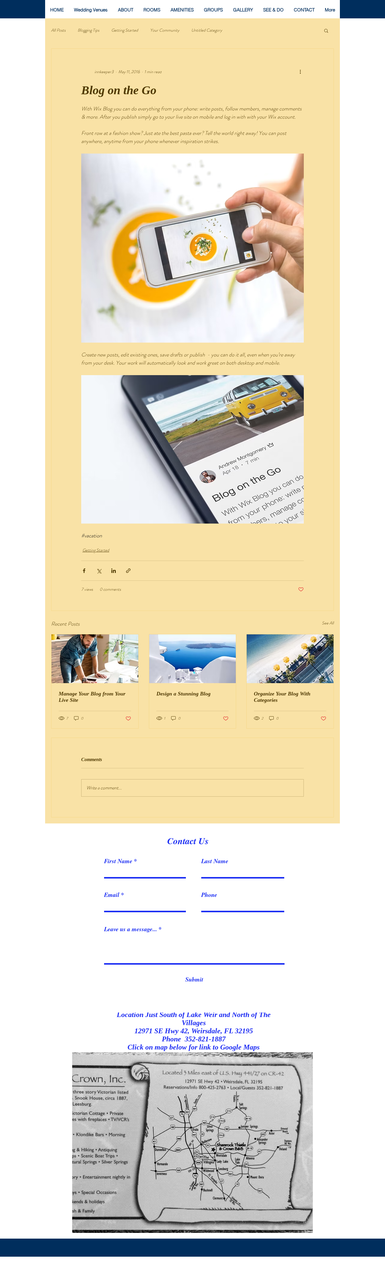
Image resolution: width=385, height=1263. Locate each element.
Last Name (214, 861)
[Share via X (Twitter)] (99, 571)
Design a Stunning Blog (183, 694)
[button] (326, 30)
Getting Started (124, 30)
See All (328, 623)
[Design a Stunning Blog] (192, 658)
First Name (118, 861)
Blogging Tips (88, 30)
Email (111, 894)
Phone (209, 894)
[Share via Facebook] (84, 571)
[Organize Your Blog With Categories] (290, 658)
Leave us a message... (130, 929)
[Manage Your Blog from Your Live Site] (94, 658)
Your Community (164, 30)
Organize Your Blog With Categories (282, 697)
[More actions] (300, 71)
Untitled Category (206, 30)
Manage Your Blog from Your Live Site (92, 697)
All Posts (58, 30)
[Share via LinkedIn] (113, 571)
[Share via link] (128, 571)
